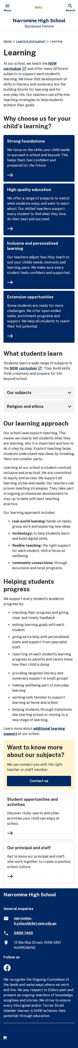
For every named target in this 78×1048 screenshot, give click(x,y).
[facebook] (7, 970)
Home (7, 41)
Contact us (39, 781)
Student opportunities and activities (32, 802)
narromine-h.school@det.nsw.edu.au (35, 921)
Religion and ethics (40, 406)
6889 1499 (23, 933)
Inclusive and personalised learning (32, 246)
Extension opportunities (30, 297)
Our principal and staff (29, 847)
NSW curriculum (26, 368)
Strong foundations (26, 141)
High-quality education (29, 189)
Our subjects (40, 392)
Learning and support (31, 41)
